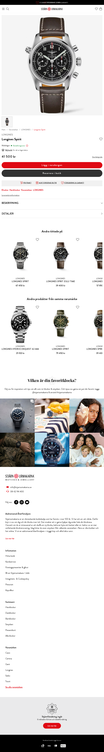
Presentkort (10, 630)
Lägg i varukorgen (52, 165)
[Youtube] (27, 502)
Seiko (7, 675)
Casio (7, 652)
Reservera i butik (52, 173)
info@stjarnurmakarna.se (21, 487)
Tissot (7, 681)
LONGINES (25, 129)
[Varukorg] (101, 9)
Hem (3, 129)
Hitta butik (10, 556)
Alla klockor (10, 635)
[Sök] (7, 9)
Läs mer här (9, 538)
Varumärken (13, 129)
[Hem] (52, 8)
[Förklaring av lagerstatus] (27, 145)
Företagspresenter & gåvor (16, 567)
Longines (9, 670)
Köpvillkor (9, 590)
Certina (8, 658)
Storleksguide (97, 157)
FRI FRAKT (27, 183)
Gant (7, 664)
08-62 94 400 (17, 491)
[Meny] (3, 9)
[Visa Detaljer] (101, 214)
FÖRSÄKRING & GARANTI (74, 183)
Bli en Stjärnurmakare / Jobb (17, 573)
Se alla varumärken (14, 687)
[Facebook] (16, 502)
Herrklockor (14, 190)
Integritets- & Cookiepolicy (17, 578)
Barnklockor (10, 618)
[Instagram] (22, 502)
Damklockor (10, 612)
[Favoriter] (96, 9)
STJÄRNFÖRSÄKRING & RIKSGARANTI (53, 2)
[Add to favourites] (100, 139)
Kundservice (10, 561)
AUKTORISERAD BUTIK (48, 183)
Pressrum (9, 584)
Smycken (9, 624)
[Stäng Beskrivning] (101, 203)
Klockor (5, 190)
